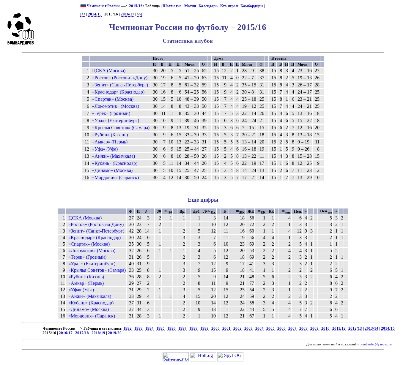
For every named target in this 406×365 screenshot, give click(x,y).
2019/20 (115, 333)
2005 (270, 328)
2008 (303, 328)
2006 (281, 328)
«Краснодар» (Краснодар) (118, 91)
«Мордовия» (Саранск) (115, 177)
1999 (204, 328)
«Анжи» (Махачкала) (113, 156)
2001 (226, 328)
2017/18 (82, 333)
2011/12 (339, 328)
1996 (171, 328)
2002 (237, 328)
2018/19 (98, 333)
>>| (139, 14)
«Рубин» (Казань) (110, 134)
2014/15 (95, 14)
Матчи (190, 6)
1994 (149, 328)
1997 (182, 328)
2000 (215, 328)
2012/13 (355, 328)
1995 (160, 328)
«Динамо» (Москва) (112, 170)
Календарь (208, 6)
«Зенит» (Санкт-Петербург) (120, 84)
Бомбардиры (251, 6)
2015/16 (136, 6)
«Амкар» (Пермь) (110, 141)
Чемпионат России (103, 6)
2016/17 (127, 14)
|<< (82, 14)
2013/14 (371, 328)
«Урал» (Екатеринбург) (115, 120)
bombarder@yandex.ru (376, 344)
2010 (325, 328)
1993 (138, 328)
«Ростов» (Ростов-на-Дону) (119, 77)
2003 (248, 328)
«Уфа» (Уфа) (105, 148)
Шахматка (172, 6)
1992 (127, 328)
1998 (193, 328)
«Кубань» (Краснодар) (114, 163)
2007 (292, 328)
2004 (259, 328)
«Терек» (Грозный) (111, 113)
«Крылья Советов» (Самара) (121, 127)
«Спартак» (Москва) (112, 99)
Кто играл (229, 6)
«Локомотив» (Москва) (115, 106)
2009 (314, 328)
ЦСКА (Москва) (108, 70)
